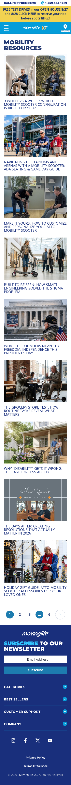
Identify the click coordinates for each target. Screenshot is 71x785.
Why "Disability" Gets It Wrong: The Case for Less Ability (33, 470)
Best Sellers (16, 699)
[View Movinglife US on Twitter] (38, 740)
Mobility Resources (23, 45)
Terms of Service (35, 766)
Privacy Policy (35, 757)
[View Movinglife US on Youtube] (50, 740)
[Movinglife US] (35, 28)
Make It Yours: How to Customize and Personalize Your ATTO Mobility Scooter (35, 227)
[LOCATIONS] (65, 26)
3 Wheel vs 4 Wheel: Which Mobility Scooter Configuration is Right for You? (35, 104)
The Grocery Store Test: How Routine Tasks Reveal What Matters (31, 411)
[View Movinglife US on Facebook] (25, 740)
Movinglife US (28, 775)
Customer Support (22, 712)
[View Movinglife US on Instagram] (13, 740)
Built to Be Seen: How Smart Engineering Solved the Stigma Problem (33, 288)
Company (12, 724)
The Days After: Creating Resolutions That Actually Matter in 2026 (29, 529)
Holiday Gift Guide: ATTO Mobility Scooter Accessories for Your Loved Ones (35, 591)
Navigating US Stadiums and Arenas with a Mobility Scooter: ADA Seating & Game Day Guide (34, 165)
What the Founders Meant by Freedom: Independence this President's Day (31, 349)
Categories (14, 687)
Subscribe (35, 670)
